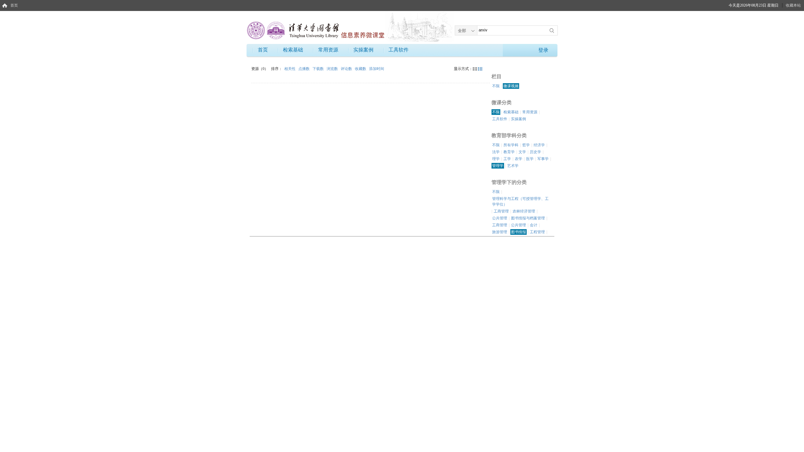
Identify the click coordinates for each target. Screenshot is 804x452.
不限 (496, 86)
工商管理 (501, 211)
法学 (496, 152)
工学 (507, 159)
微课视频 (511, 86)
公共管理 (499, 218)
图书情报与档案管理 (528, 218)
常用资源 (328, 49)
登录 (543, 50)
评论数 (347, 69)
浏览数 (333, 69)
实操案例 (363, 49)
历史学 (535, 152)
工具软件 (398, 49)
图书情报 (518, 232)
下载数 (318, 69)
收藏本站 (793, 5)
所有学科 (511, 145)
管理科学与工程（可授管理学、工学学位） (520, 201)
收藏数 (361, 69)
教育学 (509, 152)
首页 (14, 5)
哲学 (526, 145)
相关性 (290, 69)
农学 (518, 159)
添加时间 (376, 69)
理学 (496, 159)
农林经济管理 (524, 211)
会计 (533, 225)
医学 (530, 159)
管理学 (497, 166)
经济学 (539, 145)
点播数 (304, 69)
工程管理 (537, 232)
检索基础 (293, 49)
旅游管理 (499, 232)
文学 (522, 152)
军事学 (543, 159)
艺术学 (513, 166)
